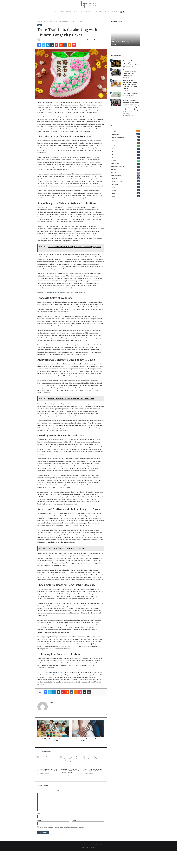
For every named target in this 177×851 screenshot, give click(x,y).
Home (54, 12)
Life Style (88, 12)
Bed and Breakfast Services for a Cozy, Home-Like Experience (64, 293)
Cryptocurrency (117, 181)
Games (114, 172)
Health (76, 12)
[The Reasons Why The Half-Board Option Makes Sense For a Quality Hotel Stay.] (70, 761)
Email (39, 820)
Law (82, 12)
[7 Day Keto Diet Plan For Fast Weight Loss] (116, 94)
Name (39, 813)
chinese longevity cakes (55, 672)
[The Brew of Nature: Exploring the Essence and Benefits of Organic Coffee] (116, 63)
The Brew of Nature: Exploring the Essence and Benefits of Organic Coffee (131, 63)
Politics (61, 12)
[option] (125, 36)
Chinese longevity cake (94, 105)
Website (74, 820)
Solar (113, 196)
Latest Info (115, 134)
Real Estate (115, 163)
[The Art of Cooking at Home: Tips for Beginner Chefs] (94, 761)
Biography (115, 178)
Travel (107, 12)
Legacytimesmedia (118, 137)
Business (68, 12)
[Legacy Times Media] (88, 4)
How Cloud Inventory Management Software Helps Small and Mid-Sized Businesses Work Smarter (130, 84)
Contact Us (114, 12)
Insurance (115, 184)
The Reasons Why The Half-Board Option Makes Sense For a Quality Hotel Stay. (70, 771)
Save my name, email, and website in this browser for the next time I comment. (61, 827)
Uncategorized (116, 175)
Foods (45, 21)
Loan (113, 193)
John (42, 40)
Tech (100, 12)
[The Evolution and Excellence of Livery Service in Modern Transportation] (116, 72)
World (114, 131)
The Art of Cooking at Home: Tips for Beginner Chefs (93, 770)
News (95, 12)
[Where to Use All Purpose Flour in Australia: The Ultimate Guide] (47, 761)
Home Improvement (118, 166)
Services (114, 157)
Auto (113, 187)
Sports (114, 190)
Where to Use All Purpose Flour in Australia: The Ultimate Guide (47, 770)
